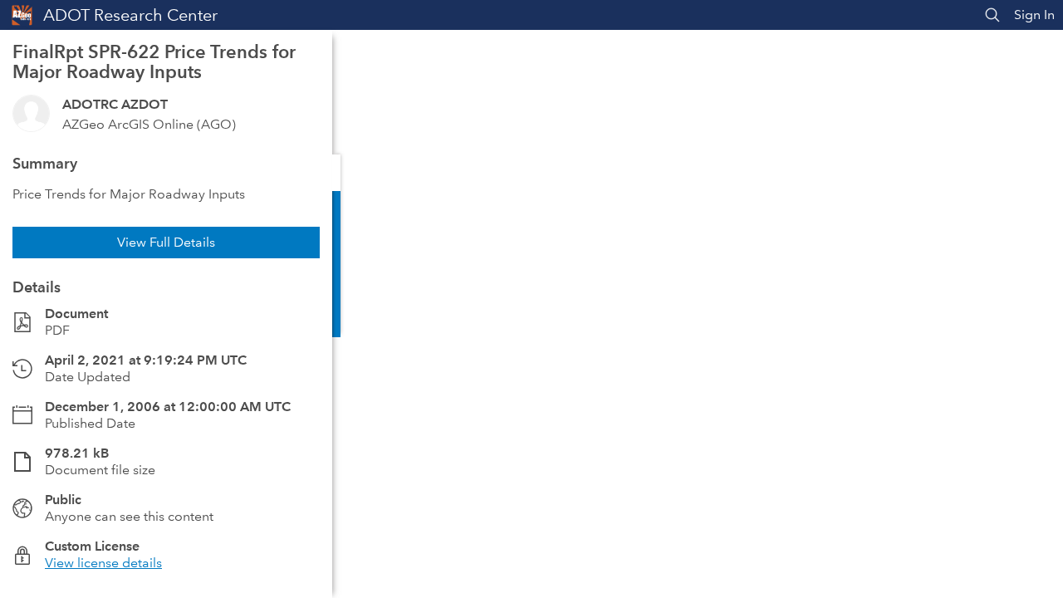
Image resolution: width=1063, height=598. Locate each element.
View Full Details (166, 242)
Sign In (1034, 14)
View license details (103, 563)
